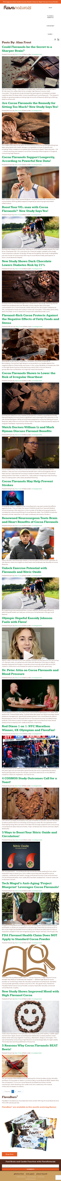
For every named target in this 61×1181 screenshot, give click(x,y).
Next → (20, 1091)
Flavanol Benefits (50, 16)
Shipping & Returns (21, 1176)
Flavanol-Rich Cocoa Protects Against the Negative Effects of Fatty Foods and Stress (30, 319)
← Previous (7, 1091)
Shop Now (10, 1154)
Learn (50, 34)
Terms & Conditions (31, 1176)
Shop (50, 7)
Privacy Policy (41, 1176)
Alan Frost (18, 54)
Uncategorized (36, 54)
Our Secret (50, 26)
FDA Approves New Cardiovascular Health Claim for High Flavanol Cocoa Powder (30, 2)
